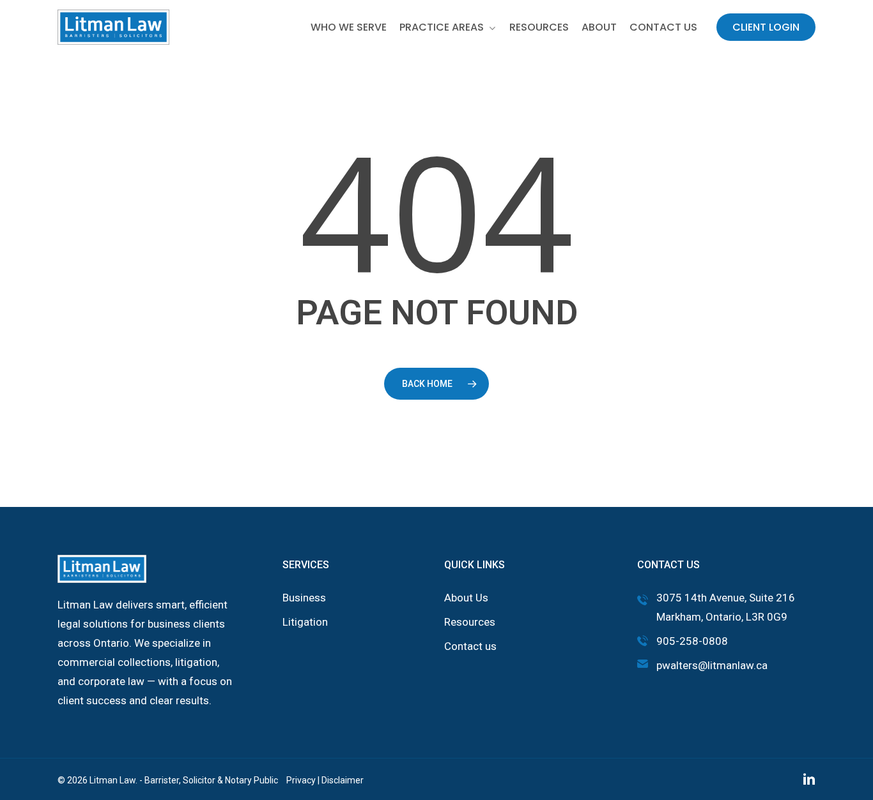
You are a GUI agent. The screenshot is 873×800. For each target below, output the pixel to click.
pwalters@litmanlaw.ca (712, 665)
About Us (466, 597)
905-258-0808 (692, 641)
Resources (469, 621)
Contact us (470, 646)
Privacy (301, 780)
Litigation (305, 621)
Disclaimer (342, 780)
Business (304, 597)
